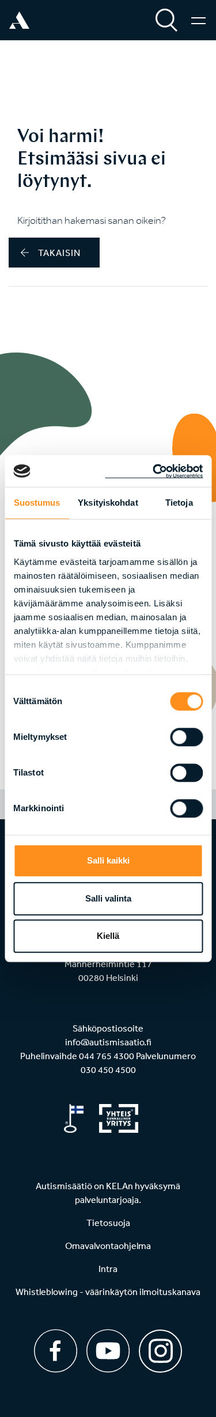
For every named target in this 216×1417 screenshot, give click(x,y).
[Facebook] (55, 1350)
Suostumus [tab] (37, 502)
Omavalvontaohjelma (108, 1245)
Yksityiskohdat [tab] (108, 502)
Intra (108, 1268)
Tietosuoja (108, 1222)
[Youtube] (108, 1350)
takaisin (59, 252)
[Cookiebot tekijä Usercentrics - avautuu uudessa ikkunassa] (154, 471)
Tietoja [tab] (179, 502)
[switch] (186, 737)
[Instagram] (160, 1347)
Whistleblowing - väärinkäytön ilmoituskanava (108, 1291)
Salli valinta (108, 898)
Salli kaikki (108, 860)
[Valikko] (198, 20)
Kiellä (108, 936)
